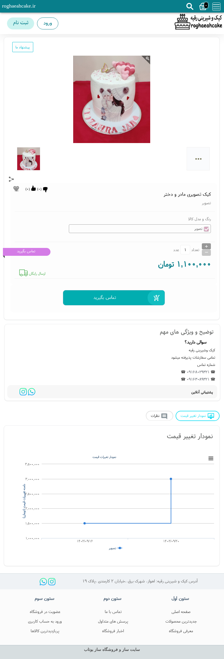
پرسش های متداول (113, 621)
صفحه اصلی (181, 611)
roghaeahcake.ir (19, 6)
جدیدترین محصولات (181, 621)
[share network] (11, 179)
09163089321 (198, 379)
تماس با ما (113, 611)
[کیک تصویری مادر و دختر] (199, 23)
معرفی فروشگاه (181, 631)
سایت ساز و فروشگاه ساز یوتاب (112, 649)
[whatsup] (31, 391)
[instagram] (23, 391)
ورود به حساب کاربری (45, 621)
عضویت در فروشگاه (45, 611)
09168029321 (198, 372)
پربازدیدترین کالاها (45, 631)
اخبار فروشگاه (113, 631)
